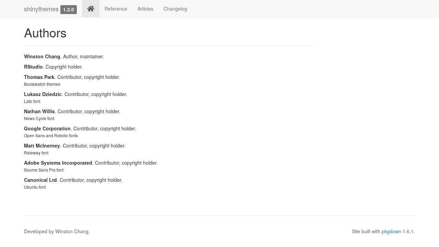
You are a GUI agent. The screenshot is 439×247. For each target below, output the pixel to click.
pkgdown (391, 231)
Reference (116, 8)
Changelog (175, 8)
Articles (145, 8)
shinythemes (41, 8)
